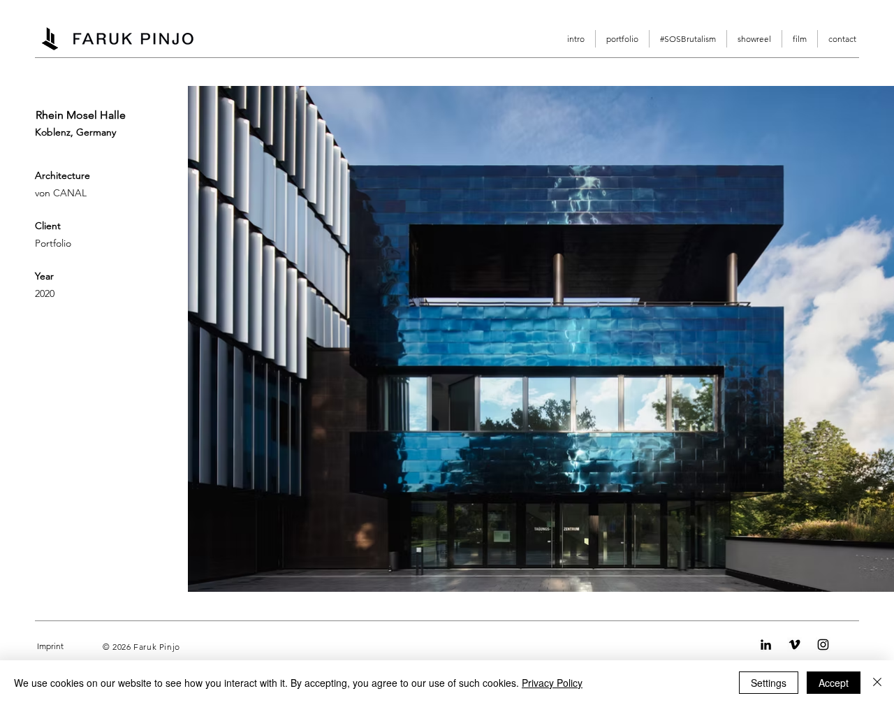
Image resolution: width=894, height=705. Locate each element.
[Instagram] (823, 644)
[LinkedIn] (766, 644)
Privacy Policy (552, 683)
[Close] (877, 682)
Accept (834, 683)
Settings (768, 683)
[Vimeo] (794, 644)
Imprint (50, 646)
